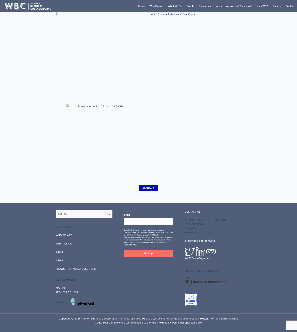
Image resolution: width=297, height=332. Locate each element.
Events (190, 6)
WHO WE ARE (64, 235)
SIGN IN (60, 288)
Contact (290, 6)
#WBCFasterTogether (197, 258)
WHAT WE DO (64, 243)
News (218, 6)
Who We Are (156, 6)
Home (141, 6)
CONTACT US (193, 211)
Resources (205, 6)
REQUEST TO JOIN (67, 292)
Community (239, 6)
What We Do (175, 6)
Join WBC (262, 6)
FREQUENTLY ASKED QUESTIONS (76, 268)
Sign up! (148, 253)
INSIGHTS (61, 251)
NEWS (59, 260)
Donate (277, 6)
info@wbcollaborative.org (200, 240)
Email (127, 214)
